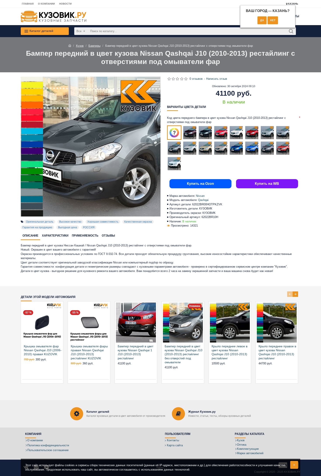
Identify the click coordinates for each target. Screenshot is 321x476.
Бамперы (94, 45)
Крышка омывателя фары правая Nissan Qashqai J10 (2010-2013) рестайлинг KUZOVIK (89, 352)
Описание (30, 235)
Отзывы (108, 235)
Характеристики (55, 235)
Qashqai (203, 200)
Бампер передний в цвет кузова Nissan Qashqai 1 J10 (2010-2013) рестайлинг (135, 352)
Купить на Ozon (200, 183)
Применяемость (85, 235)
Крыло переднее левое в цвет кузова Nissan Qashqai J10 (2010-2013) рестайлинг (229, 352)
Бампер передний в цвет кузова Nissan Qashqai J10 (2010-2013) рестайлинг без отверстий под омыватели (183, 354)
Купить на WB (267, 183)
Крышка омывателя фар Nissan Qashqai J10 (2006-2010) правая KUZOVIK (43, 350)
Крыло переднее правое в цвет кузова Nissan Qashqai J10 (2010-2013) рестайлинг (277, 352)
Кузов (80, 45)
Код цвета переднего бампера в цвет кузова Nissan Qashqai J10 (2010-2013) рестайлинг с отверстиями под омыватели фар (226, 120)
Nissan (200, 195)
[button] (290, 294)
